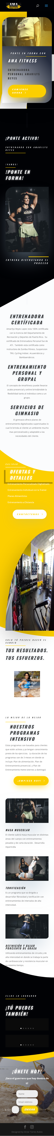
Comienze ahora (20, 91)
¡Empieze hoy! (29, 780)
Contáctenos (28, 514)
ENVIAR (29, 1109)
